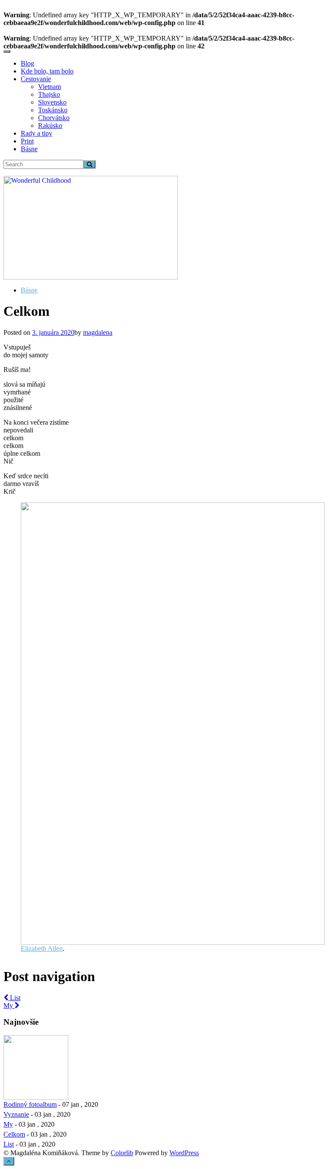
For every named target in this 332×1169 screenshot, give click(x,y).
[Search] (89, 164)
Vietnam (49, 86)
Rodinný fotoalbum (30, 1104)
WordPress (184, 1152)
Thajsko (49, 94)
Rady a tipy (36, 133)
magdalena (97, 332)
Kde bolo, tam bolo (47, 71)
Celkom (14, 1134)
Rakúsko (50, 125)
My (9, 1005)
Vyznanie (16, 1114)
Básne (29, 148)
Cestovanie (36, 79)
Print (27, 141)
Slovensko (52, 102)
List (14, 997)
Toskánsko (52, 110)
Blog (27, 63)
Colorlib (122, 1152)
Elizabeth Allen (42, 948)
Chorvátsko (54, 117)
